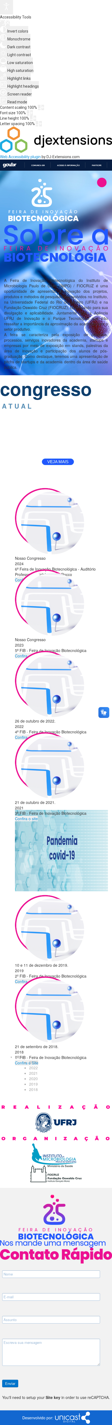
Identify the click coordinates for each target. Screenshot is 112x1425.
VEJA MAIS (58, 461)
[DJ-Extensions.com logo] (56, 151)
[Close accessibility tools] (8, 23)
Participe (96, 165)
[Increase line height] (34, 118)
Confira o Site (26, 1062)
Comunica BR (38, 165)
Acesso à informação (68, 165)
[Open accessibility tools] (6, 7)
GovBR (9, 165)
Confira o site (26, 818)
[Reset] (2, 23)
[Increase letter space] (40, 123)
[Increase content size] (42, 107)
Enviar (10, 1383)
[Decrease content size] (39, 107)
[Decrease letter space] (37, 123)
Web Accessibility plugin (20, 157)
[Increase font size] (31, 113)
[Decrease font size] (28, 113)
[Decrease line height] (31, 118)
